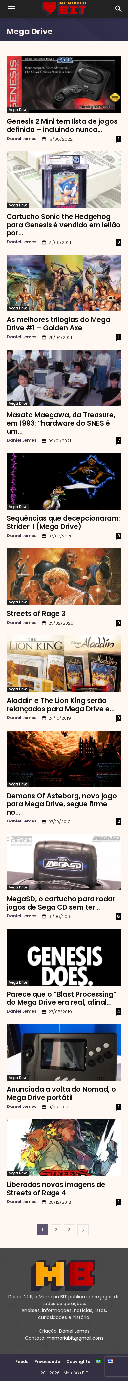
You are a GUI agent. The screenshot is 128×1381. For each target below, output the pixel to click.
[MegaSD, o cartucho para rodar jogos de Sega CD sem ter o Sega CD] (64, 862)
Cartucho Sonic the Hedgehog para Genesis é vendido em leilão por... (63, 225)
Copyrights (78, 1361)
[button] (11, 9)
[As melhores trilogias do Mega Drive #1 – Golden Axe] (64, 283)
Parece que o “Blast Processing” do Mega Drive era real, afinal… (62, 998)
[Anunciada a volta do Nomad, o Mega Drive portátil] (64, 1052)
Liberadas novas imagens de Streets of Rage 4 (56, 1188)
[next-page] (83, 1229)
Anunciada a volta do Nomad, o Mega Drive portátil (61, 1093)
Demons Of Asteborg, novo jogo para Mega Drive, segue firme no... (62, 804)
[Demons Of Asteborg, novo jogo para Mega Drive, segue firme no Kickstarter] (64, 759)
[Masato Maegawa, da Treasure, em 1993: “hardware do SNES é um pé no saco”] (64, 378)
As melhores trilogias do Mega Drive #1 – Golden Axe (58, 324)
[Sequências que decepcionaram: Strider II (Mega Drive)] (64, 481)
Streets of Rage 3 (36, 613)
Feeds (21, 1361)
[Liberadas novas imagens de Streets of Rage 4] (64, 1147)
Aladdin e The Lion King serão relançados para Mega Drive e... (61, 704)
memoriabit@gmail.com (75, 1338)
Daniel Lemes (21, 138)
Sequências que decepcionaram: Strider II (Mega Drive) (63, 522)
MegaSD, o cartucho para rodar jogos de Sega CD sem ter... (61, 903)
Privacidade (47, 1361)
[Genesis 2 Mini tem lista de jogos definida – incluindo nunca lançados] (64, 84)
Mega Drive (18, 109)
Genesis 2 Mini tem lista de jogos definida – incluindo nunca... (62, 125)
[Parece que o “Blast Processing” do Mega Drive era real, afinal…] (64, 957)
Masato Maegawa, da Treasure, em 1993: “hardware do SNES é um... (61, 423)
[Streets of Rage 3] (64, 576)
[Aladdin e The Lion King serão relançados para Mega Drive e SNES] (64, 663)
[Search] (119, 9)
